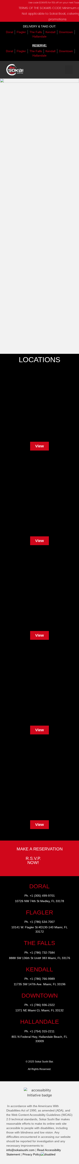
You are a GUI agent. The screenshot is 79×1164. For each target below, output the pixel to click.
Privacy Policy (32, 1154)
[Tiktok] (44, 1053)
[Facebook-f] (35, 1053)
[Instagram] (26, 1053)
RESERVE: (39, 45)
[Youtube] (53, 1053)
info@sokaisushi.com (20, 1150)
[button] (69, 69)
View (39, 446)
